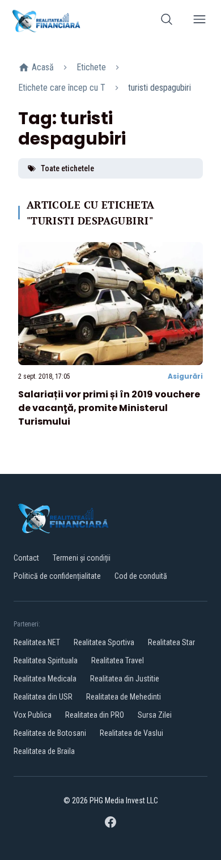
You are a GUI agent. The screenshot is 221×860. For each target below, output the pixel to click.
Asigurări (185, 376)
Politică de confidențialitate (57, 576)
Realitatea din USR (43, 696)
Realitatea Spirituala (46, 660)
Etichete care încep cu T (61, 87)
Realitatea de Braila (44, 751)
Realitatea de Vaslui (131, 733)
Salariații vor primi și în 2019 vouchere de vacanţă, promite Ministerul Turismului (109, 408)
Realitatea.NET (37, 642)
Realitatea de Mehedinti (123, 696)
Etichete (91, 67)
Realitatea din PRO (94, 714)
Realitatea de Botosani (50, 733)
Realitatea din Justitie (124, 678)
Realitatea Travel (117, 660)
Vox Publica (33, 714)
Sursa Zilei (155, 714)
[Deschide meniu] (199, 21)
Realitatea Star (171, 642)
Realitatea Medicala (45, 678)
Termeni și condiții (81, 557)
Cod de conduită (140, 576)
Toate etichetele (67, 168)
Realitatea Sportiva (104, 642)
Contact (26, 557)
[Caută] (166, 21)
